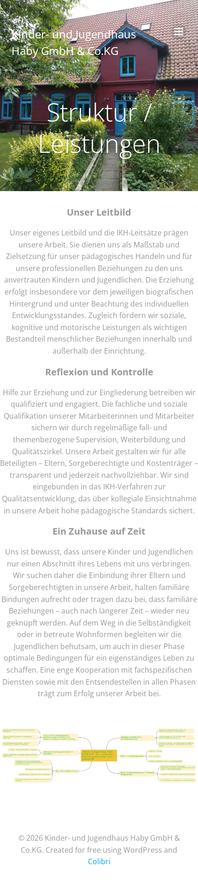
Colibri (99, 861)
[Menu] (178, 32)
